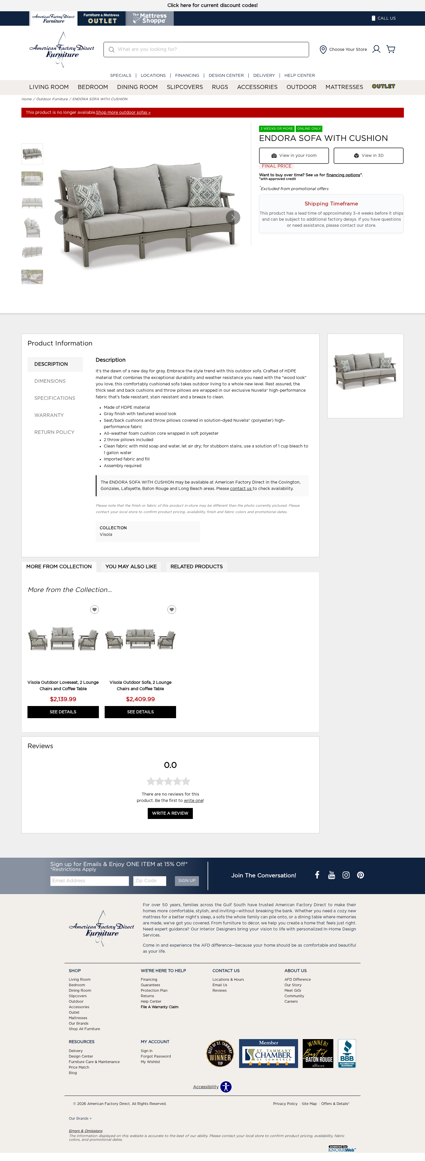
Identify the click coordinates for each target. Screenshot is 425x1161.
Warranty (49, 415)
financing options (343, 175)
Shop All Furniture (84, 1029)
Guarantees (150, 985)
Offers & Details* (335, 1104)
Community (294, 996)
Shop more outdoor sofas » (123, 113)
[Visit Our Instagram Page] (346, 876)
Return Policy (54, 432)
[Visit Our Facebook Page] (318, 876)
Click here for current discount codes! (212, 5)
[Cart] (391, 49)
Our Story (293, 985)
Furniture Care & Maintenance (94, 1062)
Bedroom (93, 87)
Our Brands (78, 1023)
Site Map (309, 1104)
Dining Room (137, 87)
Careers (291, 1001)
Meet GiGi (292, 990)
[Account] (376, 49)
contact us (241, 489)
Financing (187, 75)
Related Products (197, 566)
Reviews (219, 990)
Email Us (219, 985)
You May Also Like (131, 566)
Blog (73, 1073)
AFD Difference (297, 979)
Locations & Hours (228, 979)
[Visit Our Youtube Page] (332, 876)
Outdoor (302, 87)
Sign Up (186, 881)
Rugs (220, 87)
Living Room (49, 87)
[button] (342, 50)
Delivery (264, 75)
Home (26, 99)
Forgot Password (156, 1056)
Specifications (54, 398)
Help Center (299, 75)
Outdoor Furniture (52, 99)
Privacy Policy (285, 1104)
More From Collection (59, 566)
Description (51, 364)
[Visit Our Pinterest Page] (360, 876)
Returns (147, 996)
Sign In (146, 1051)
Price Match (79, 1067)
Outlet (384, 86)
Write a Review (170, 814)
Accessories (257, 87)
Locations (153, 75)
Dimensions (50, 381)
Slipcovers (185, 87)
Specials (120, 75)
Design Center (226, 75)
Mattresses (344, 87)
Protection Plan (154, 990)
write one (193, 801)
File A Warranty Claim (159, 1007)
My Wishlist (150, 1062)
